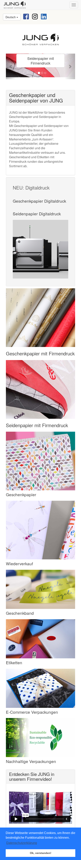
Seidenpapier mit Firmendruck (41, 61)
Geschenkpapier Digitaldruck (39, 201)
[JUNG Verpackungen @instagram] (35, 16)
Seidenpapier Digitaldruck (37, 214)
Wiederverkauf (19, 563)
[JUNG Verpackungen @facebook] (26, 16)
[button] (11, 66)
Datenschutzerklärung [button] (21, 843)
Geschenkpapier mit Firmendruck (40, 353)
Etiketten (14, 662)
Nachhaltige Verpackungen (31, 761)
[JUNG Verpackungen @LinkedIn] (44, 16)
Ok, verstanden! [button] (40, 853)
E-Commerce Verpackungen (32, 712)
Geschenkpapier (21, 494)
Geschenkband (20, 613)
